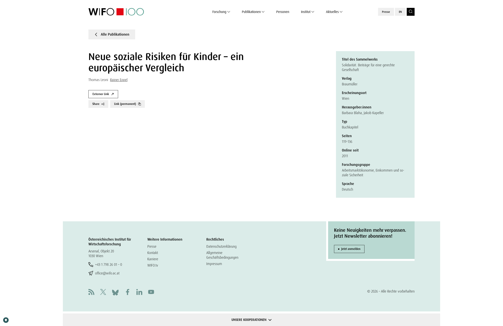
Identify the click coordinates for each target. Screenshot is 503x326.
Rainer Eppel (119, 80)
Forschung (219, 12)
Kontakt (152, 252)
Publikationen (251, 12)
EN (400, 12)
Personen (282, 12)
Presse (386, 12)
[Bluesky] (115, 292)
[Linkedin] (139, 292)
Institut (305, 12)
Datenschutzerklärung (221, 246)
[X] (103, 292)
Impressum (214, 263)
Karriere (152, 259)
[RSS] (91, 292)
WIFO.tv (152, 265)
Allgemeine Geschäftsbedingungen (222, 255)
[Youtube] (151, 292)
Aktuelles (332, 12)
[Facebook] (127, 292)
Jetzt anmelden (350, 249)
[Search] (411, 12)
